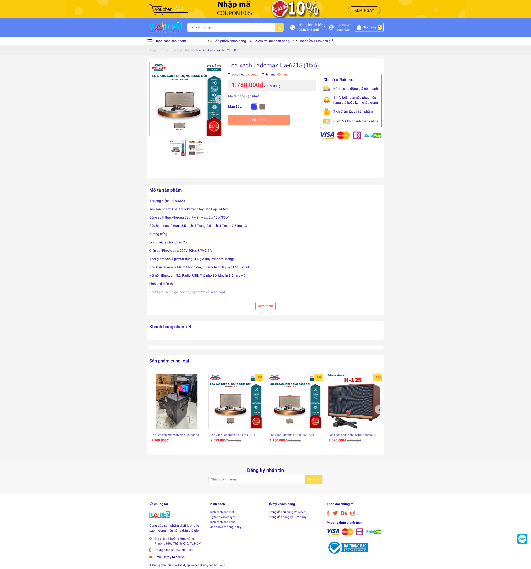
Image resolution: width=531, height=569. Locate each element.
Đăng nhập (343, 29)
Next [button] (219, 99)
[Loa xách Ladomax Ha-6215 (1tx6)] (186, 99)
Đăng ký (314, 479)
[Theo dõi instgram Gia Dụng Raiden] (352, 513)
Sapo (222, 565)
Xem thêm (265, 306)
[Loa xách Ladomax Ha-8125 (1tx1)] (235, 401)
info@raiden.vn (174, 557)
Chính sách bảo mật (221, 512)
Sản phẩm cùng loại (169, 361)
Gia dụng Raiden (188, 565)
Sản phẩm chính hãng (230, 41)
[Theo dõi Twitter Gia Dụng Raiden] (335, 513)
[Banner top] (265, 9)
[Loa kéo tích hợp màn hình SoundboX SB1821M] (176, 401)
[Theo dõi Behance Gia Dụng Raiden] (344, 513)
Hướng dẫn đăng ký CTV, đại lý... (288, 517)
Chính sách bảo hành (222, 522)
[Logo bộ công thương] (347, 548)
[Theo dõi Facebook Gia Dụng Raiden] (328, 513)
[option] (186, 99)
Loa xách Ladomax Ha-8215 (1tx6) (292, 434)
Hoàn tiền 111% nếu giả (316, 41)
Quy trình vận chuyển (222, 517)
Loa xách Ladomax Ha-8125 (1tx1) (233, 434)
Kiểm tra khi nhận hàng (272, 41)
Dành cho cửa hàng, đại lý (224, 527)
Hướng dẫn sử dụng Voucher (286, 512)
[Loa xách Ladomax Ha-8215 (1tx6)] (295, 401)
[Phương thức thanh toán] (351, 136)
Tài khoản (344, 25)
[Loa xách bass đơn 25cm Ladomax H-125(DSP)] (354, 401)
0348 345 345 (308, 30)
